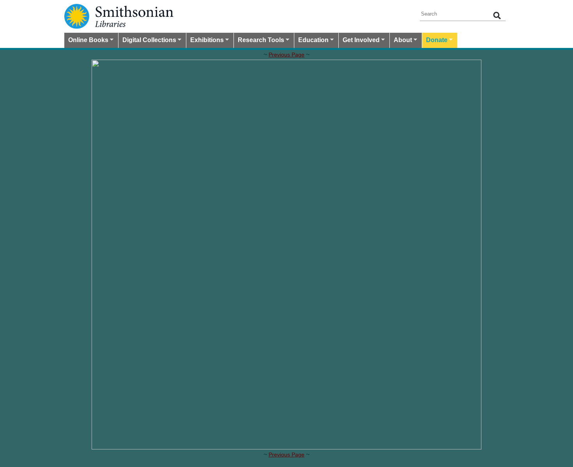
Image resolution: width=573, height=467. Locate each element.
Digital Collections (147, 41)
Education (311, 41)
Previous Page (286, 54)
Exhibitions (205, 41)
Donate (434, 41)
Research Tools (259, 41)
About (401, 41)
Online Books (86, 41)
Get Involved (359, 41)
